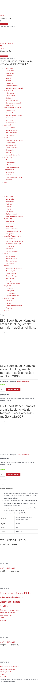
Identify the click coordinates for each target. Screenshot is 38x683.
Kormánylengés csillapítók (14, 115)
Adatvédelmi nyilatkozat (12, 597)
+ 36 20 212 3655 (8, 43)
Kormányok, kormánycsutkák (15, 113)
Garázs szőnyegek (12, 147)
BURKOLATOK (8, 90)
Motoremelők (10, 172)
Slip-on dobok (10, 128)
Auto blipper (10, 83)
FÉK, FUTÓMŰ (8, 157)
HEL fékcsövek (10, 165)
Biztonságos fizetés (10, 601)
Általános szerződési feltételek (15, 593)
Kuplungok (9, 152)
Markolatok (9, 120)
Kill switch (9, 80)
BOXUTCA (7, 137)
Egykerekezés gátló (12, 85)
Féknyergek (9, 160)
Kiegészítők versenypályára (14, 140)
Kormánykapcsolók (12, 123)
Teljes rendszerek (11, 130)
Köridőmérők (10, 73)
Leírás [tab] (2, 485)
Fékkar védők (10, 118)
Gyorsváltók (10, 70)
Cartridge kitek (10, 162)
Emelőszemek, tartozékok (14, 177)
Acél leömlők (10, 135)
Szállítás (4, 606)
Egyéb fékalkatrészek (12, 167)
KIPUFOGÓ (7, 125)
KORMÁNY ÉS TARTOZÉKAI (12, 108)
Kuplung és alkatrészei (22, 381)
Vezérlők (8, 78)
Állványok (9, 180)
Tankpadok (9, 98)
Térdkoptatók (10, 150)
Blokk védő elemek (12, 100)
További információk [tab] (6, 488)
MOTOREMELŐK (9, 170)
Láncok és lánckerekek (13, 155)
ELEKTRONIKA (8, 68)
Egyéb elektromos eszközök (14, 88)
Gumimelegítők (10, 142)
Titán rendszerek (11, 132)
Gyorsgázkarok (10, 110)
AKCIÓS (6, 182)
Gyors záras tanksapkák (13, 103)
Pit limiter (9, 75)
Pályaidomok (10, 93)
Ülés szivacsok (10, 95)
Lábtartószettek (11, 145)
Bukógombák (10, 105)
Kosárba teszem (13, 389)
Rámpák (8, 175)
